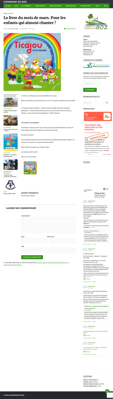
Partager (94, 244)
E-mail (52, 236)
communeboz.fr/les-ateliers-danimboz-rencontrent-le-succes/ (95, 348)
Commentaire (26, 215)
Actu (16, 6)
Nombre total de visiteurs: (91, 384)
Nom (23, 236)
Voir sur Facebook (87, 244)
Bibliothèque (40, 6)
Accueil (8, 6)
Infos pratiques (55, 6)
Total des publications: (90, 386)
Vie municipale (85, 6)
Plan (106, 6)
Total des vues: (88, 382)
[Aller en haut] (107, 391)
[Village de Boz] (88, 190)
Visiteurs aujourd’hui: (90, 379)
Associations (70, 6)
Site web (35, 241)
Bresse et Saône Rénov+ (91, 231)
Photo (88, 279)
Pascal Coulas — (15, 28)
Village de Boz (91, 201)
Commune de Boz (15, 1)
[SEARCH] (106, 102)
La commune (26, 6)
